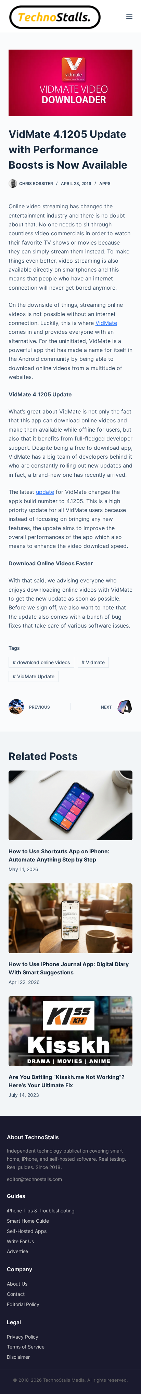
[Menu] (129, 16)
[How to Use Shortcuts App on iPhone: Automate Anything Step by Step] (71, 805)
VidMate (106, 322)
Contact (16, 1294)
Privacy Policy (22, 1337)
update (45, 491)
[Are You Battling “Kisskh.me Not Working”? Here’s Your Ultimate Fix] (71, 1031)
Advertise (17, 1251)
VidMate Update (33, 676)
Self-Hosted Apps (27, 1231)
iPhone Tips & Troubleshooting (41, 1210)
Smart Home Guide (28, 1221)
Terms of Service (25, 1347)
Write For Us (20, 1241)
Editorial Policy (23, 1304)
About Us (17, 1284)
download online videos (41, 662)
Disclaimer (18, 1357)
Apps (105, 183)
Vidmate (93, 662)
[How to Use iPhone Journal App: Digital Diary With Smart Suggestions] (71, 918)
